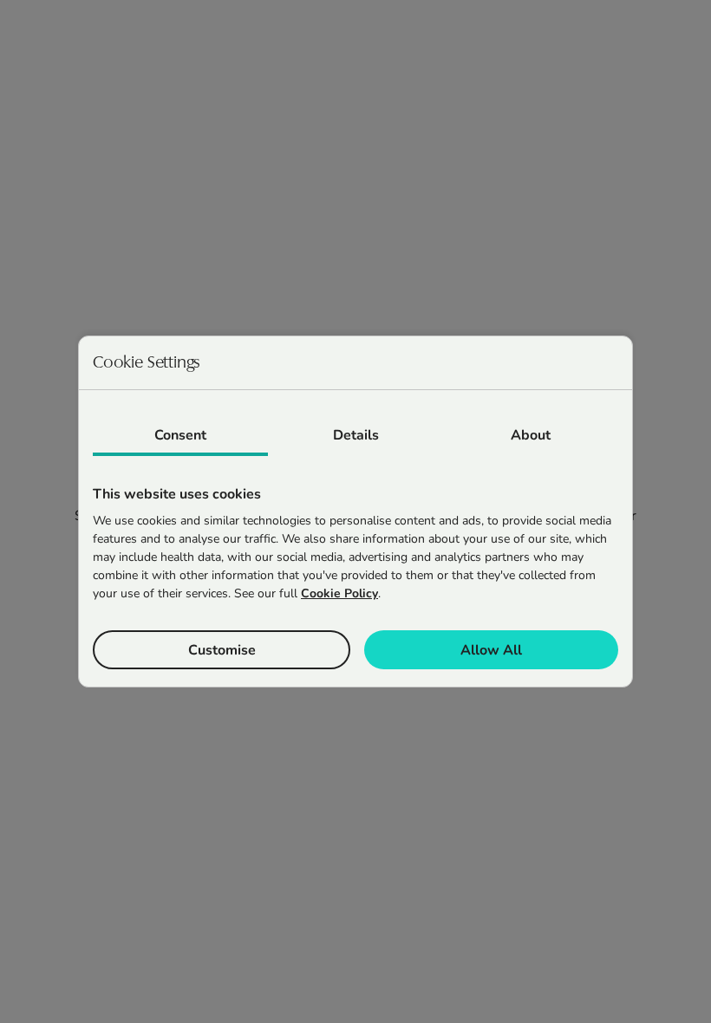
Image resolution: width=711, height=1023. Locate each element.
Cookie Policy (339, 593)
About (531, 435)
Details (356, 435)
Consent (180, 435)
